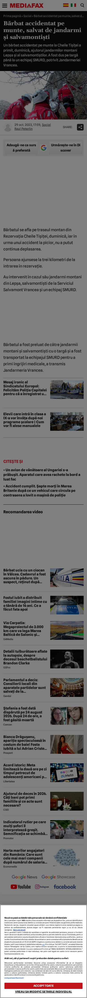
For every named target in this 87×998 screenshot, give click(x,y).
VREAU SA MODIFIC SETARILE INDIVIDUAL (43, 991)
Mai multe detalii (19, 930)
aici (43, 944)
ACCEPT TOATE (43, 985)
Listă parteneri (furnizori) (14, 978)
